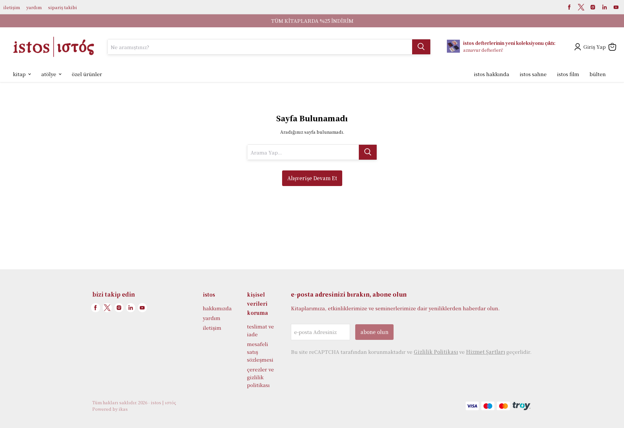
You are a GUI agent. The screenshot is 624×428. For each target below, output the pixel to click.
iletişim (11, 7)
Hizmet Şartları (485, 352)
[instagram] (592, 7)
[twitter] (581, 7)
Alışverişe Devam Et (312, 178)
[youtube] (616, 7)
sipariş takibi (62, 7)
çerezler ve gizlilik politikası (260, 377)
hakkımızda (217, 308)
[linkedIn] (604, 7)
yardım (34, 7)
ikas (123, 409)
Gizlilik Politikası (436, 352)
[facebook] (569, 7)
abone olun (374, 332)
